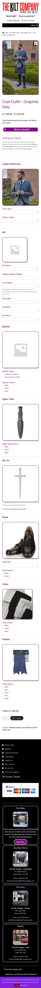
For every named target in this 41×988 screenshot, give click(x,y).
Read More (23, 985)
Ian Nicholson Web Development (25, 974)
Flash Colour (8, 684)
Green (6, 693)
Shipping (8, 749)
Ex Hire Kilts (9, 768)
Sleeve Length (8, 217)
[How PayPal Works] (20, 790)
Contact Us (9, 760)
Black (6, 385)
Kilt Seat (6, 315)
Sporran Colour (9, 383)
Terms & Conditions (11, 753)
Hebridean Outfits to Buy (16, 727)
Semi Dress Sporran (11, 374)
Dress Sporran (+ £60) (11, 377)
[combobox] (20, 269)
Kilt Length (7, 299)
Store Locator (9, 764)
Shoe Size (7, 562)
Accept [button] (17, 985)
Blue (6, 690)
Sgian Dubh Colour (10, 444)
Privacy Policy (9, 745)
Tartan (6, 698)
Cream (6, 628)
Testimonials (9, 756)
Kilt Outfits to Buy (14, 33)
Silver (6, 452)
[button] (35, 43)
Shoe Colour (7, 570)
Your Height (7, 283)
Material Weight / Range (12, 274)
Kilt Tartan (6, 265)
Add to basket (16, 718)
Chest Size (7, 209)
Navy (6, 631)
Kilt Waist (6, 307)
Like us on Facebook (12, 772)
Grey (6, 391)
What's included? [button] (22, 129)
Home (6, 33)
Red (5, 696)
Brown (6, 388)
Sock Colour (7, 623)
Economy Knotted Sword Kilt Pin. (15, 509)
